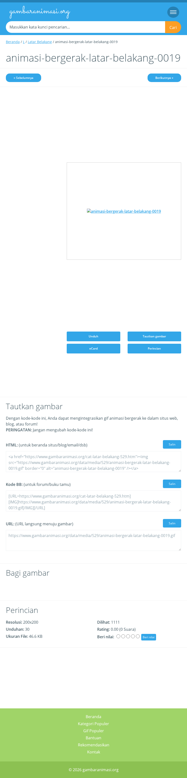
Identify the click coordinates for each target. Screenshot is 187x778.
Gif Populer (93, 730)
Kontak (93, 752)
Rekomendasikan (93, 745)
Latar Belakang (40, 41)
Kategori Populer (93, 723)
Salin (172, 444)
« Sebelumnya (23, 78)
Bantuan (93, 738)
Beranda (13, 41)
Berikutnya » (164, 78)
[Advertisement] (32, 118)
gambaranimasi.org (39, 11)
